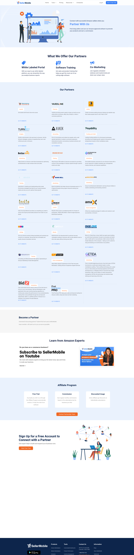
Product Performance (68, 551)
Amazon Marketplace (55, 548)
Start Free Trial (111, 2)
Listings (21, 232)
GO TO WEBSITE (22, 121)
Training (21, 183)
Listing (88, 109)
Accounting (55, 134)
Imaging (21, 134)
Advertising (22, 158)
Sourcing (21, 207)
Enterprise (80, 2)
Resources (69, 2)
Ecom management (91, 207)
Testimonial (96, 554)
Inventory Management (69, 554)
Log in (101, 2)
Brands (54, 232)
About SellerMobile (98, 551)
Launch (21, 109)
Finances (55, 109)
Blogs (95, 548)
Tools (53, 2)
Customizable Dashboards (69, 548)
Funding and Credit (91, 134)
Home (47, 2)
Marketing (64, 290)
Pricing (61, 2)
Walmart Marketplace (55, 551)
